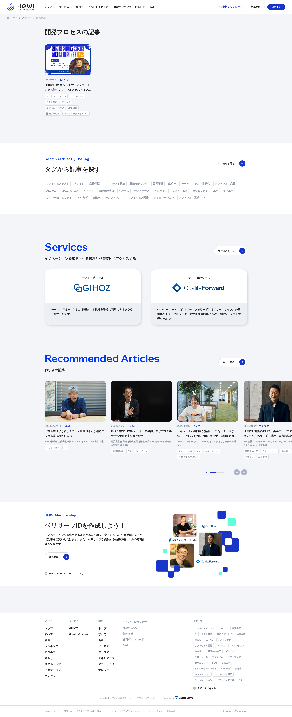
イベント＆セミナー (99, 6)
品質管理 (158, 183)
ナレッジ (79, 183)
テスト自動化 (202, 183)
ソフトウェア (77, 96)
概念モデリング (139, 183)
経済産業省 (118, 451)
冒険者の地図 (106, 190)
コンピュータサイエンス (76, 113)
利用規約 (68, 711)
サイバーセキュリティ (59, 197)
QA (206, 197)
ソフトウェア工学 (189, 197)
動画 (78, 6)
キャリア (88, 190)
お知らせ (140, 6)
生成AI (172, 183)
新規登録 (255, 6)
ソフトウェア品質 (225, 183)
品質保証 (72, 107)
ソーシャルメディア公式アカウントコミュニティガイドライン (134, 711)
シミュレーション (164, 197)
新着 (47, 640)
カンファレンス (114, 197)
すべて (49, 634)
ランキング (51, 646)
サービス (64, 6)
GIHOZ (185, 183)
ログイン (276, 6)
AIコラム (51, 190)
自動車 (96, 197)
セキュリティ (200, 190)
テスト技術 (51, 102)
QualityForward (79, 634)
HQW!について (123, 6)
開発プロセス (52, 113)
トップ (13, 17)
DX (65, 447)
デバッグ (66, 102)
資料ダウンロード (232, 6)
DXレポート (141, 451)
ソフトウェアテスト (56, 96)
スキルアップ (53, 664)
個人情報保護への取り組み (89, 711)
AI (106, 183)
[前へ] (237, 472)
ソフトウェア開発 (138, 197)
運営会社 (171, 711)
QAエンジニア (70, 190)
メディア (47, 6)
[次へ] (244, 472)
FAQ (151, 6)
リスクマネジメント (189, 457)
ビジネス (50, 652)
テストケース (141, 190)
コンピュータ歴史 (55, 107)
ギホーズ (124, 190)
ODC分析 (82, 197)
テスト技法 (118, 183)
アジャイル (160, 190)
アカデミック (53, 670)
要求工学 (228, 190)
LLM (215, 190)
